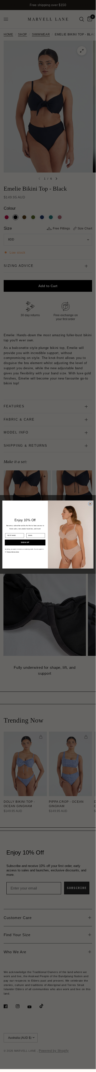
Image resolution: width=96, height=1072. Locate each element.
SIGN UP (25, 542)
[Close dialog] (90, 504)
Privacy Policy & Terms (13, 551)
